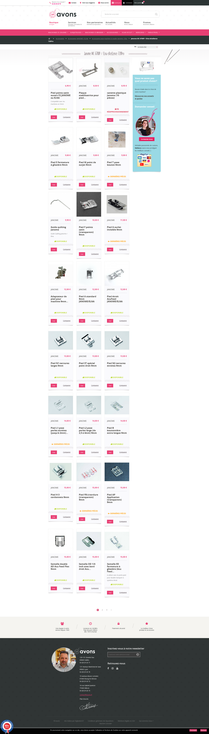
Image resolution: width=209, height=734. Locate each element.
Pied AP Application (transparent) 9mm (114, 498)
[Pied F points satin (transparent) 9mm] (89, 204)
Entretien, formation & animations (75, 24)
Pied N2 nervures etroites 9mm (116, 364)
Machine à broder (105, 723)
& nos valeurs (128, 23)
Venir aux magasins (88, 3)
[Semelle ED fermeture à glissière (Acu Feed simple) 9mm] (117, 541)
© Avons (57, 721)
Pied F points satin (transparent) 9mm (86, 231)
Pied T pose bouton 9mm (114, 163)
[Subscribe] (138, 654)
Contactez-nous (147, 139)
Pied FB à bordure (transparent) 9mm (88, 497)
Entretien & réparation (95, 23)
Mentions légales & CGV (126, 721)
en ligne (53, 23)
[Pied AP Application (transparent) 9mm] (117, 472)
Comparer (67, 117)
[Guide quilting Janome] (60, 204)
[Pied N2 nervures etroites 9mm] (117, 340)
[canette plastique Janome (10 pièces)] (117, 70)
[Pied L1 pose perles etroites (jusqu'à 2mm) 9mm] (60, 405)
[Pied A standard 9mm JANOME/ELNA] (89, 273)
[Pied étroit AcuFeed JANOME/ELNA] (117, 273)
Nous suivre (105, 3)
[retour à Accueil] (49, 38)
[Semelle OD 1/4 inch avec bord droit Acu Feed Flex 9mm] (89, 541)
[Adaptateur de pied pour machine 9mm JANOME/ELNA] (60, 273)
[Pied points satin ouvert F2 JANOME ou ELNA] (60, 70)
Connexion (129, 3)
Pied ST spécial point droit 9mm (88, 364)
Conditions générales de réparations (100, 721)
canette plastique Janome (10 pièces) (116, 95)
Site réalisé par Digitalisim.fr (74, 721)
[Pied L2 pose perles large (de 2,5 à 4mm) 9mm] (89, 405)
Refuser (203, 730)
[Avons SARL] (62, 13)
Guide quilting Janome (58, 228)
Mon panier (139, 2)
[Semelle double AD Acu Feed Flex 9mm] (60, 541)
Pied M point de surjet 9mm (87, 163)
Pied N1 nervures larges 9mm (60, 364)
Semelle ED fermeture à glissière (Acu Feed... (114, 568)
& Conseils (111, 23)
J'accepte (193, 730)
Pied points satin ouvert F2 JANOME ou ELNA (60, 95)
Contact (73, 3)
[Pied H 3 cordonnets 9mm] (60, 472)
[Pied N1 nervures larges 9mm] (60, 340)
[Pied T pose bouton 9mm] (117, 139)
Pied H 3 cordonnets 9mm (60, 496)
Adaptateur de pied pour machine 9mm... (59, 299)
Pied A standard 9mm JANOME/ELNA (87, 299)
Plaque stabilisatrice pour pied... (89, 95)
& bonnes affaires (148, 23)
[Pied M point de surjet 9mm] (89, 139)
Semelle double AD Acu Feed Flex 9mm (60, 566)
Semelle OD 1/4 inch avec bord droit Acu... (87, 566)
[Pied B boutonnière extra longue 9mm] (117, 405)
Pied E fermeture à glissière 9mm (60, 163)
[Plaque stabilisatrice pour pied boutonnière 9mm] (89, 70)
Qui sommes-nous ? (146, 721)
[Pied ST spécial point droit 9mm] (89, 340)
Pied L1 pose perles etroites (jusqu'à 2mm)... (59, 430)
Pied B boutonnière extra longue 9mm (117, 430)
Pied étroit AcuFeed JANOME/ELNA (115, 299)
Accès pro (117, 3)
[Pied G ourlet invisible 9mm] (117, 204)
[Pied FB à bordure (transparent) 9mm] (89, 472)
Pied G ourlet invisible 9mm (114, 228)
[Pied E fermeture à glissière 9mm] (60, 139)
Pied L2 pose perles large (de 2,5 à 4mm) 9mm (88, 430)
